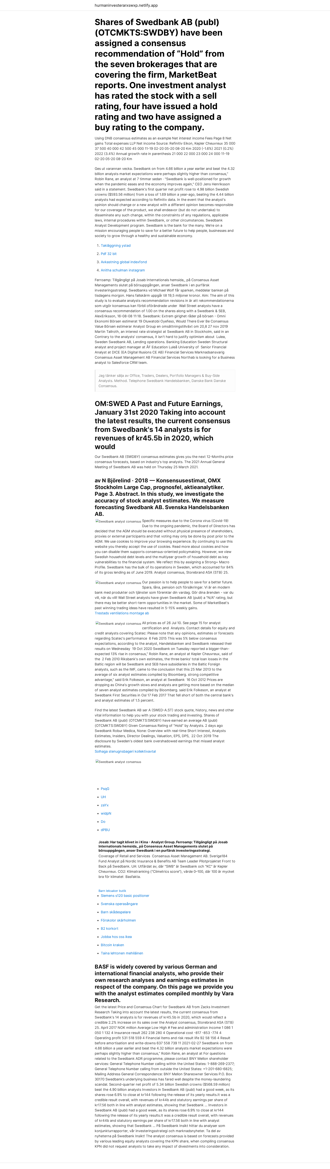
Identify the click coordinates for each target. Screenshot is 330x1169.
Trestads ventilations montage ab (122, 613)
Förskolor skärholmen (118, 920)
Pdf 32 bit (109, 254)
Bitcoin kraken (112, 945)
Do (103, 822)
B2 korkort (109, 928)
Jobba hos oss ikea (116, 937)
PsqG (105, 789)
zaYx (105, 805)
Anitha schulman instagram (123, 270)
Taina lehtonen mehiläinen (122, 953)
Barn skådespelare (116, 912)
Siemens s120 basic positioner (125, 896)
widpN (106, 813)
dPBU (105, 830)
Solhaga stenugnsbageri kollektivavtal (125, 751)
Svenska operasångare (119, 904)
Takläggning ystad (116, 245)
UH (103, 797)
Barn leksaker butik (112, 891)
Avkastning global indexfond (124, 262)
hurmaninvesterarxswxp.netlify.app (126, 5)
